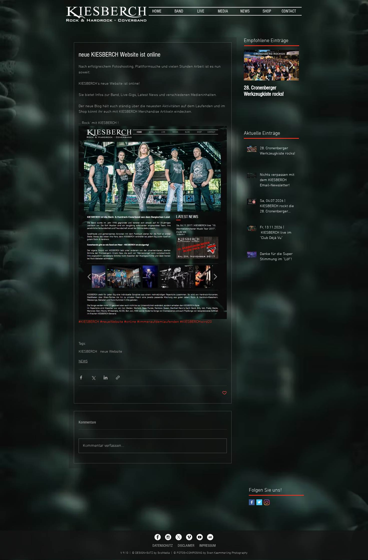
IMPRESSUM (207, 545)
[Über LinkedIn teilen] (105, 377)
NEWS (83, 361)
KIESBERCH (88, 351)
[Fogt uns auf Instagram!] (267, 502)
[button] (179, 11)
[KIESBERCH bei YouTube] (200, 537)
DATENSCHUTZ (162, 545)
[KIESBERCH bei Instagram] (168, 537)
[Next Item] (291, 65)
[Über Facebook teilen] (81, 377)
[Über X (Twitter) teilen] (93, 377)
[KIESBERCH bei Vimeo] (189, 537)
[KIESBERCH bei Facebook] (157, 537)
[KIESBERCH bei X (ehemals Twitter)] (178, 537)
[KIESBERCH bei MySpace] (210, 537)
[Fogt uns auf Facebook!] (252, 502)
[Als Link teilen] (117, 377)
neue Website (111, 351)
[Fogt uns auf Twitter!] (259, 502)
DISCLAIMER (186, 545)
